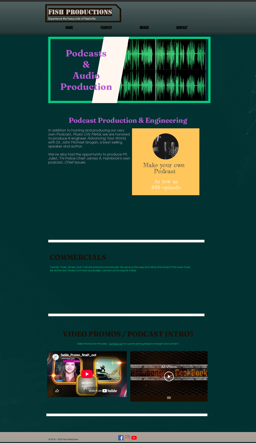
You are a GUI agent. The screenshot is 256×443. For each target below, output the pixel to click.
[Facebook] (120, 437)
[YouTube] (134, 437)
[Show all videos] (169, 398)
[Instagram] (127, 437)
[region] (165, 161)
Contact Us (115, 344)
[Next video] (200, 372)
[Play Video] (169, 376)
